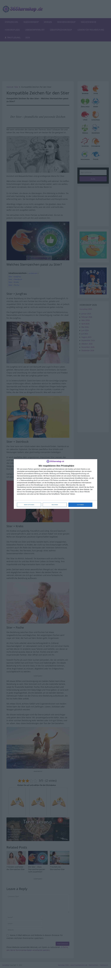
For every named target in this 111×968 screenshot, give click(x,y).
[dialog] (55, 484)
